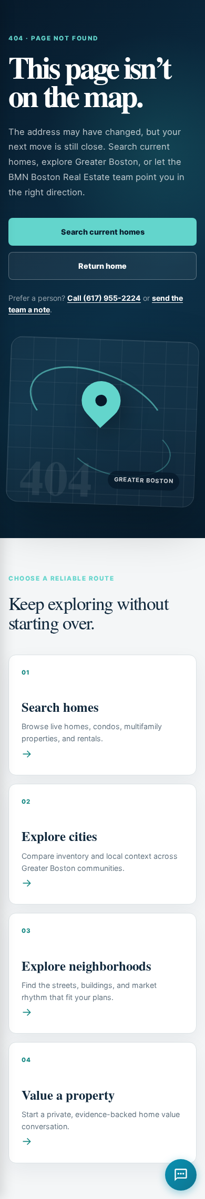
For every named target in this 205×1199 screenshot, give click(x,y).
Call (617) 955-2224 (104, 297)
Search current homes (103, 231)
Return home (102, 265)
